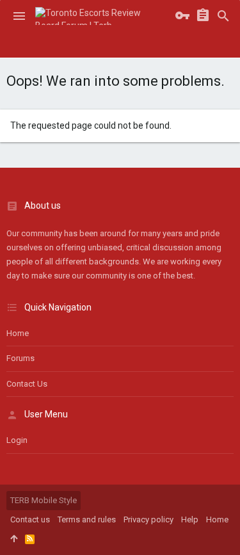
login (17, 440)
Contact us (26, 384)
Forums (20, 358)
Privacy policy (148, 519)
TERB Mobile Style (43, 500)
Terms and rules (87, 519)
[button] (19, 16)
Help (189, 519)
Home (17, 333)
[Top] (13, 539)
